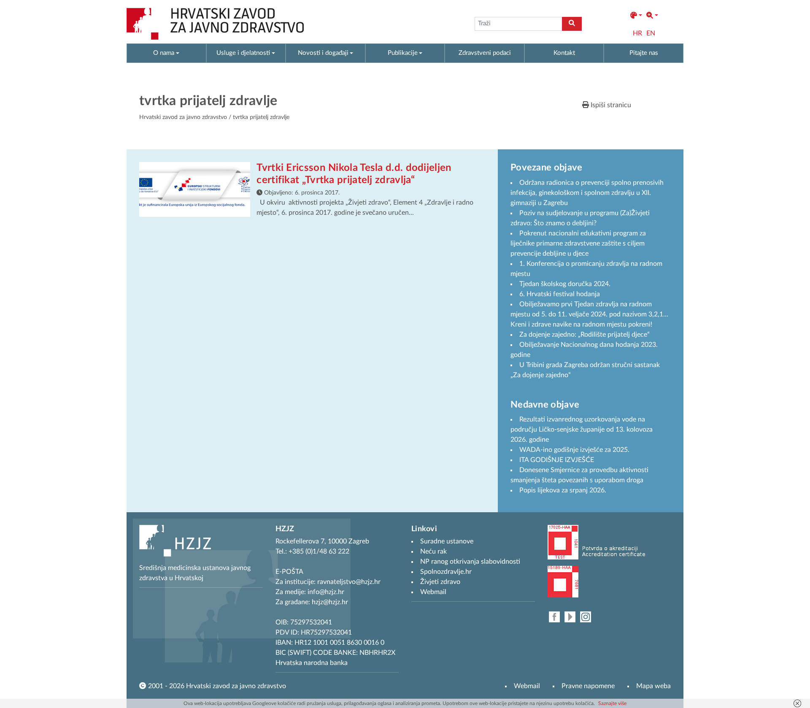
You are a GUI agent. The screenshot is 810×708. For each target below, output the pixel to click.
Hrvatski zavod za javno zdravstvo (183, 117)
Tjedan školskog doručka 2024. (564, 284)
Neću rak (433, 551)
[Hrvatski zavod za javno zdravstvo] (215, 24)
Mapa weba (653, 686)
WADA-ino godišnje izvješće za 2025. (574, 449)
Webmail (527, 686)
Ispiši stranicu (610, 105)
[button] (636, 15)
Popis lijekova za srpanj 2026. (562, 490)
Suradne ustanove (446, 541)
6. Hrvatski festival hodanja (559, 294)
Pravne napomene (588, 686)
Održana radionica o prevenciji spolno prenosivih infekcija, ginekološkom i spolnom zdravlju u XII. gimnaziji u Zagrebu (587, 192)
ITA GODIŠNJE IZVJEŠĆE (556, 460)
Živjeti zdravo (440, 581)
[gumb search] (572, 24)
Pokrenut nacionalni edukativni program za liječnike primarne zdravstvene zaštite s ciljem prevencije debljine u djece (578, 243)
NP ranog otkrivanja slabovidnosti (470, 561)
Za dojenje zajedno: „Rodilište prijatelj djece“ (584, 334)
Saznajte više (612, 703)
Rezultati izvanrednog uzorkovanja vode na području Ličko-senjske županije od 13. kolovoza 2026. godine (581, 429)
